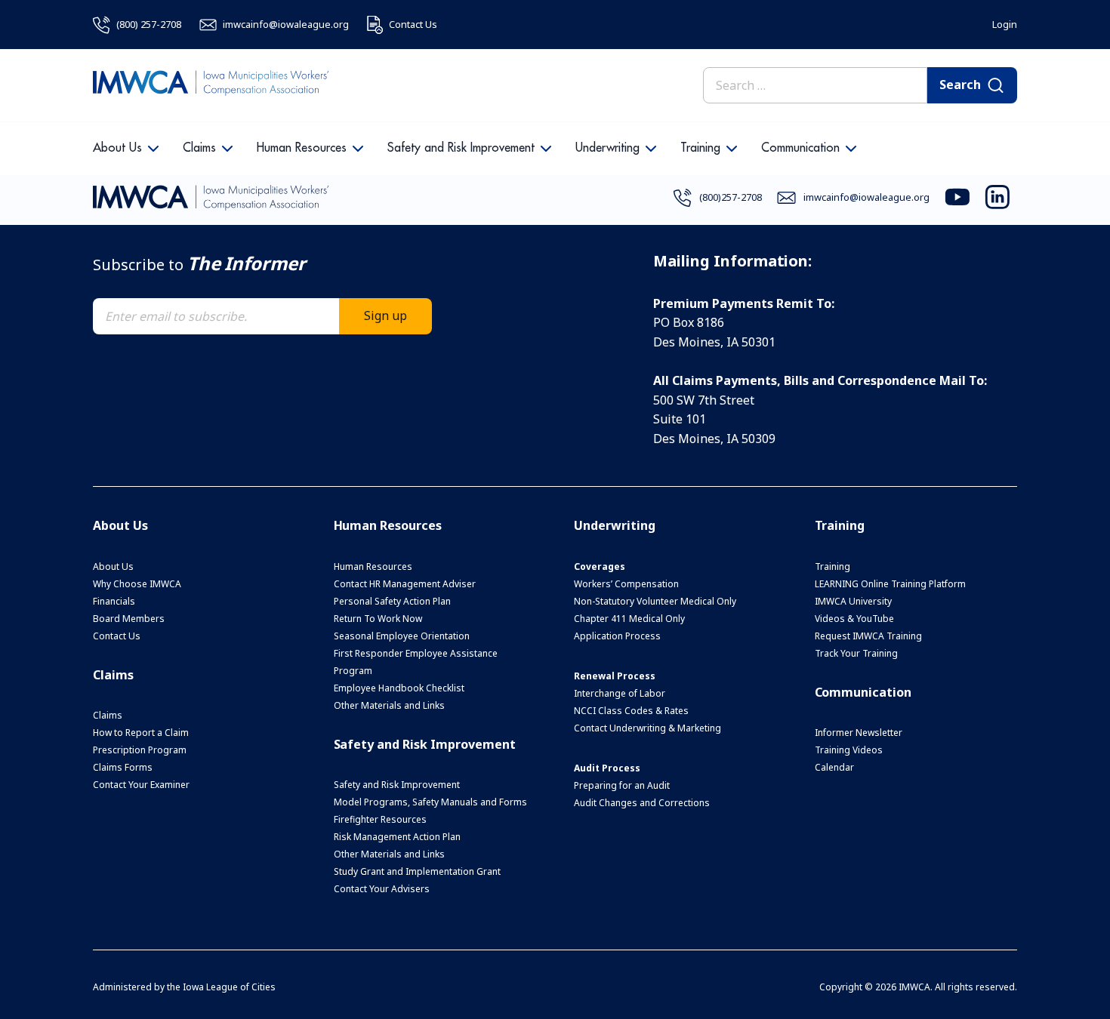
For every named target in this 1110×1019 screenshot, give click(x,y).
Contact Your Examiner (141, 784)
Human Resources (302, 148)
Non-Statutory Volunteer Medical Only (655, 601)
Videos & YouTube (854, 618)
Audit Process (607, 768)
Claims (199, 148)
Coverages (599, 566)
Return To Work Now (378, 618)
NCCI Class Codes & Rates (631, 710)
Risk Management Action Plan (397, 836)
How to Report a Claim (141, 732)
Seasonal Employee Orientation (402, 636)
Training (700, 148)
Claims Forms (123, 767)
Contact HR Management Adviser (405, 583)
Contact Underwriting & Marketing (647, 728)
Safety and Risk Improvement (461, 148)
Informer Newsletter (858, 732)
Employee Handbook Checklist (399, 688)
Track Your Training (856, 653)
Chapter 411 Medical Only (629, 618)
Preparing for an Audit (622, 785)
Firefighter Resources (380, 819)
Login (1004, 24)
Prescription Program (140, 749)
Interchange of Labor (619, 693)
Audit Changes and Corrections (642, 802)
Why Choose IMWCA (137, 583)
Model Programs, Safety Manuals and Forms (430, 802)
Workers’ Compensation (626, 583)
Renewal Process (614, 676)
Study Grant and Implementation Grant (417, 871)
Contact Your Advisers (382, 888)
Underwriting (607, 148)
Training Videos (849, 749)
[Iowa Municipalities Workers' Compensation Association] (210, 85)
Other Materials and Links (389, 705)
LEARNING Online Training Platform (890, 583)
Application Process (617, 636)
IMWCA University (853, 601)
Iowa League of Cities (229, 987)
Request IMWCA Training (868, 636)
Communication (800, 148)
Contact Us (116, 636)
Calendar (834, 767)
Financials (114, 601)
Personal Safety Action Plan (392, 601)
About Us (117, 148)
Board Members (129, 618)
